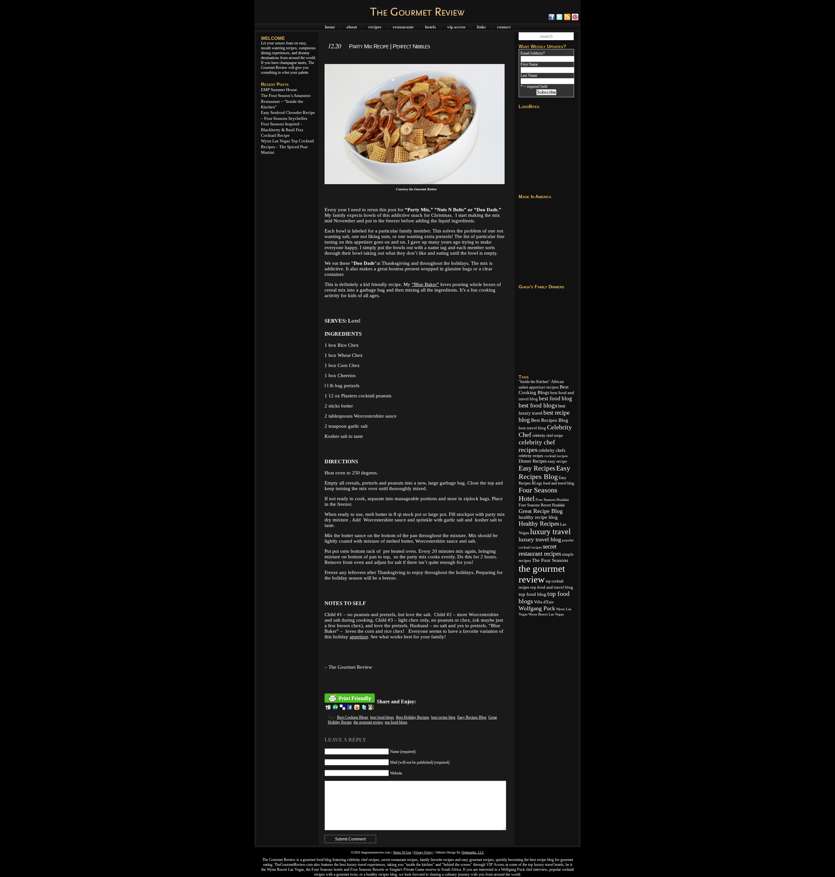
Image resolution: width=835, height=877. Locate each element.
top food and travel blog (551, 587)
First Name (529, 64)
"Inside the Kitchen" (534, 382)
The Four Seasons (550, 560)
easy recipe (557, 461)
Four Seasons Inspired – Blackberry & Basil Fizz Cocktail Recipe (282, 129)
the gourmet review (368, 722)
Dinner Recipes (533, 461)
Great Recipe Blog (541, 511)
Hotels (430, 26)
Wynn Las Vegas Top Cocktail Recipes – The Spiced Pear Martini (287, 146)
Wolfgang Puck (537, 608)
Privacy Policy (423, 852)
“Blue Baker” (425, 284)
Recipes (374, 26)
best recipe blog (443, 717)
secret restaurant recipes (540, 550)
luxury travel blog (540, 539)
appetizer (359, 636)
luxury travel (550, 531)
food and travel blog (558, 483)
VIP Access (456, 26)
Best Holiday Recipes (412, 717)
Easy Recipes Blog (471, 717)
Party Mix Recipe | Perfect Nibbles (389, 46)
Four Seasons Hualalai (552, 500)
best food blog (555, 398)
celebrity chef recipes (537, 445)
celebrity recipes (531, 456)
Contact (503, 26)
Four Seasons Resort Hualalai (542, 505)
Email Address (533, 53)
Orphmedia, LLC (473, 852)
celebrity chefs (552, 450)
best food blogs (382, 717)
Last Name (529, 75)
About (351, 26)
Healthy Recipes (539, 523)
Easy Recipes (537, 468)
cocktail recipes (556, 456)
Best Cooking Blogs (352, 717)
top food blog (532, 594)
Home (330, 26)
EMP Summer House (279, 89)
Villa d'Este (544, 601)
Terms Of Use (402, 852)
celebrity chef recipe (547, 436)
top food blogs (396, 722)
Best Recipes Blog (549, 420)
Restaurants (403, 26)
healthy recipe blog (538, 517)
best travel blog (532, 428)
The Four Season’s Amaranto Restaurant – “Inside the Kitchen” (286, 101)
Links (481, 26)
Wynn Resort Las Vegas (546, 614)
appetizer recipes (544, 387)
